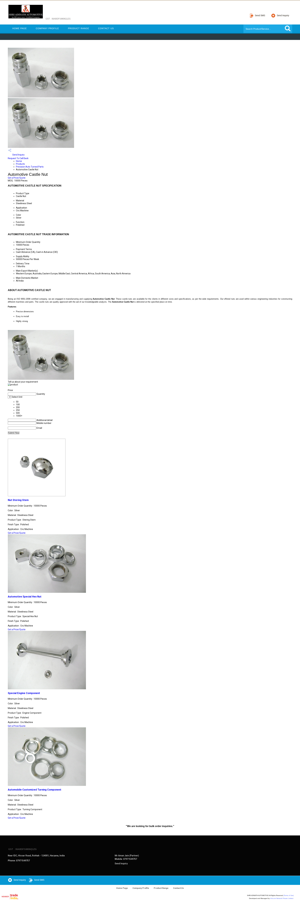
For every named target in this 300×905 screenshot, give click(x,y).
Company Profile (47, 28)
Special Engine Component (24, 693)
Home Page (19, 28)
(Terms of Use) (288, 895)
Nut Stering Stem (18, 500)
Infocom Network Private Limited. (282, 898)
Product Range (78, 28)
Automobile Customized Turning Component (34, 789)
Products (20, 164)
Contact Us (106, 28)
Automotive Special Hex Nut (24, 596)
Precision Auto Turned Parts (30, 166)
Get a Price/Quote (16, 178)
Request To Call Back (18, 158)
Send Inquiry (18, 154)
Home (19, 161)
